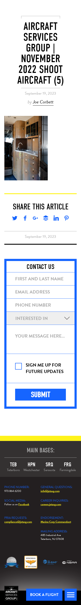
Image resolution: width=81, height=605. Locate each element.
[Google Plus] (35, 219)
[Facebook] (25, 219)
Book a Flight (44, 594)
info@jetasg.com (50, 491)
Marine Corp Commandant (56, 522)
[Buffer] (45, 219)
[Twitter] (14, 219)
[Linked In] (56, 219)
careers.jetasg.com (51, 504)
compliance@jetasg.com (18, 522)
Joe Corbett (43, 101)
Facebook (23, 504)
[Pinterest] (66, 219)
